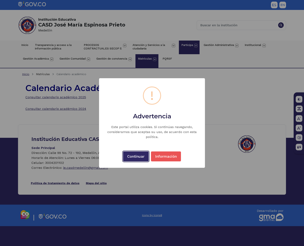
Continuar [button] (136, 156)
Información (166, 156)
